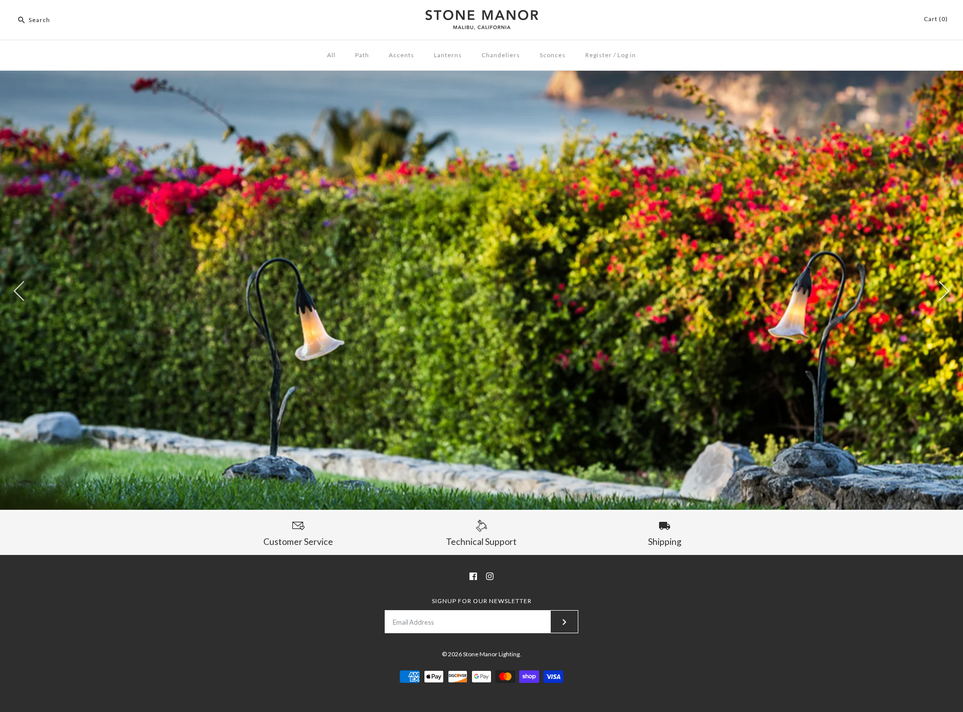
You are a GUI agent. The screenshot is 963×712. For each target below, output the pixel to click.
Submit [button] (557, 216)
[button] (653, 72)
